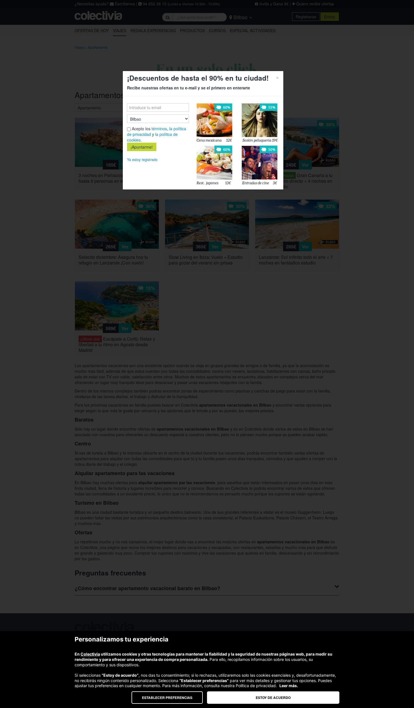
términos (159, 128)
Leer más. (288, 685)
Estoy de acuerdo (273, 697)
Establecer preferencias (167, 697)
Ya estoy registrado (142, 159)
